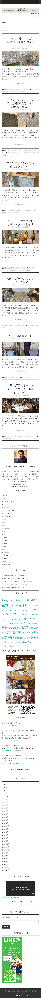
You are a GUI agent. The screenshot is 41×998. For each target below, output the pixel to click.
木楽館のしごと (7, 555)
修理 (3, 526)
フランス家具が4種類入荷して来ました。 (20, 164)
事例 (4, 627)
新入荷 (14, 91)
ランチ (21, 623)
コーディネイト (7, 514)
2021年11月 (5, 784)
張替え (4, 547)
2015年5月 (5, 862)
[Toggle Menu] (36, 2)
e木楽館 (6, 89)
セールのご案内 (7, 517)
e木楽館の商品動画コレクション (12, 898)
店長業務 (30, 150)
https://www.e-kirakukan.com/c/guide (12, 750)
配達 (12, 646)
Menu (4, 22)
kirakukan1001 (25, 48)
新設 (27, 638)
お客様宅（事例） (9, 326)
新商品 (18, 91)
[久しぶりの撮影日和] (20, 349)
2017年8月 (5, 832)
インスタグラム (17, 610)
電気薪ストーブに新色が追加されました (14, 578)
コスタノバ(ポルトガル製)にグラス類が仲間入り (20, 41)
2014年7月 (5, 871)
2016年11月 (5, 847)
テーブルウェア (6, 91)
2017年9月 (5, 829)
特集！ (4, 561)
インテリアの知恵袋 (8, 511)
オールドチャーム (7, 438)
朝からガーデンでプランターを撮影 (20, 280)
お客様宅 (29, 600)
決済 (10, 642)
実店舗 (11, 632)
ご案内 (10, 153)
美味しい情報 (6, 564)
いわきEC (20, 600)
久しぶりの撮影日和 (20, 336)
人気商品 (26, 153)
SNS (3, 499)
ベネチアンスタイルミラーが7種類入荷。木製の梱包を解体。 (20, 103)
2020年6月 (5, 805)
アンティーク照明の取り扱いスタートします (20, 222)
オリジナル (15, 153)
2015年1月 (5, 865)
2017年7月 (5, 835)
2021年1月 (5, 790)
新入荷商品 (24, 89)
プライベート (6, 520)
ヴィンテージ (6, 523)
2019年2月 (5, 823)
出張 (3, 532)
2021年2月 (5, 787)
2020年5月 (5, 808)
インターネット (28, 610)
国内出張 (5, 541)
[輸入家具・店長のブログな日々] (20, 10)
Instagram (32, 268)
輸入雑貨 (4, 155)
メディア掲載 (13, 623)
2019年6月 (5, 814)
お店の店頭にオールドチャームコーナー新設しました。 (20, 388)
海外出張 (5, 558)
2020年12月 (5, 793)
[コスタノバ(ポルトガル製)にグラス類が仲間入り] (20, 58)
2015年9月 (5, 859)
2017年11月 (5, 826)
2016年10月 (5, 850)
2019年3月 (5, 820)
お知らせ (12, 89)
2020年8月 (5, 799)
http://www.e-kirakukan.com (10, 740)
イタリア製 (7, 610)
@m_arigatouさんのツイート (11, 917)
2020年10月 (5, 796)
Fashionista (16, 995)
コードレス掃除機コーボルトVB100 (13, 575)
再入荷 (32, 153)
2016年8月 (5, 853)
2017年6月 (5, 838)
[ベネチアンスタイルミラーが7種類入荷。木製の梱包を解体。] (20, 119)
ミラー (21, 153)
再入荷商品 (18, 150)
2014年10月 (5, 868)
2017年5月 (5, 841)
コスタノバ (35, 89)
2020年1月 (5, 811)
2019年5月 (5, 817)
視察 (20, 642)
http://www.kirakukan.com (9, 725)
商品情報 (17, 89)
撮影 (23, 210)
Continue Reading (20, 83)
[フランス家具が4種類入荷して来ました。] (20, 179)
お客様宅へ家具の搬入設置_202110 (13, 587)
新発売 (23, 638)
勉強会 (4, 535)
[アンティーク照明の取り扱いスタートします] (20, 237)
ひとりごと (5, 508)
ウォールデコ (21, 614)
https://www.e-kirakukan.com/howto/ (12, 763)
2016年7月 (5, 856)
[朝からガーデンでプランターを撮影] (20, 295)
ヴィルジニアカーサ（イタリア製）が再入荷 (16, 584)
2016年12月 (5, 844)
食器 (22, 91)
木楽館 (32, 637)
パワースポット (15, 619)
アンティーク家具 (17, 605)
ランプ (16, 270)
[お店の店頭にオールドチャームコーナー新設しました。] (20, 405)
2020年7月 (5, 802)
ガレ (11, 270)
